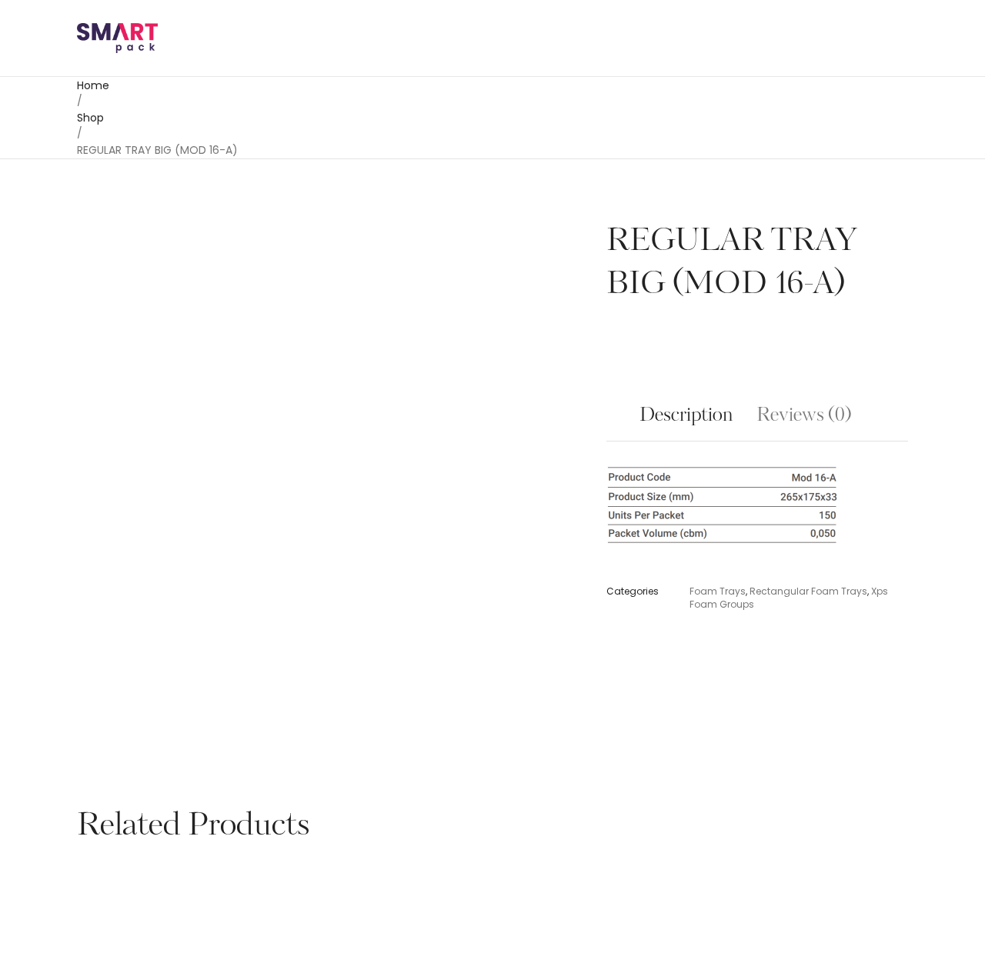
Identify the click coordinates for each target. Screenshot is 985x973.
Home (93, 85)
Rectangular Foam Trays (808, 591)
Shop (90, 117)
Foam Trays (718, 591)
